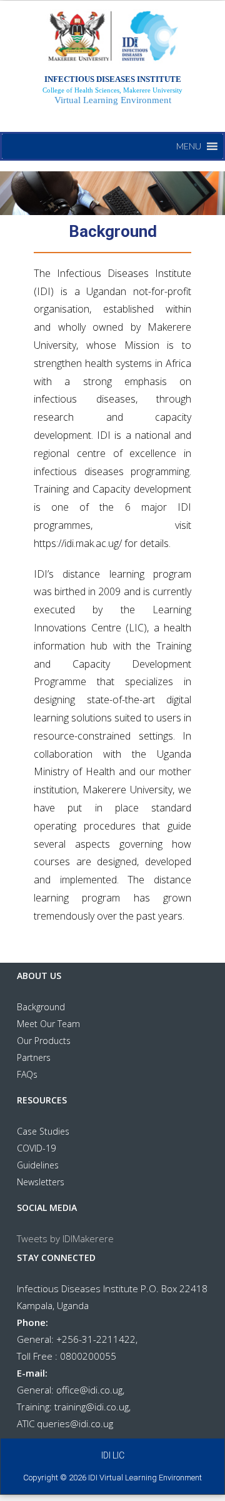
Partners (34, 1057)
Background (41, 1007)
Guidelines (38, 1165)
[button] (188, 146)
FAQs (27, 1074)
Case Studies (43, 1131)
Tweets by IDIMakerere (65, 1238)
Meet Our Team (48, 1024)
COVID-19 (36, 1148)
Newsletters (40, 1182)
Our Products (44, 1041)
